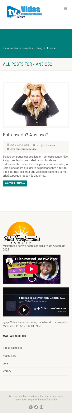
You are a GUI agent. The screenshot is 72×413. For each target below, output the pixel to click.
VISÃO (7, 371)
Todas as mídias (12, 347)
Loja (5, 363)
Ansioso (50, 145)
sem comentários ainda (23, 148)
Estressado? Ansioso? (25, 135)
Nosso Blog (9, 355)
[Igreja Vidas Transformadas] (24, 11)
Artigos (41, 145)
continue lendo (14, 183)
